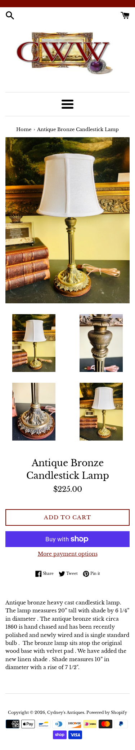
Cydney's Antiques (65, 712)
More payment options (68, 554)
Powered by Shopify (106, 712)
